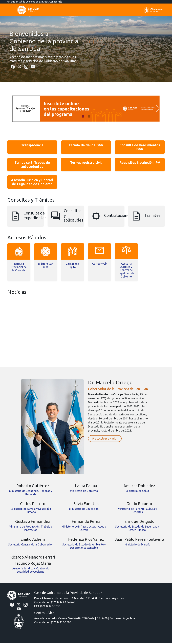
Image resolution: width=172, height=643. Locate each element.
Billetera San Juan (45, 265)
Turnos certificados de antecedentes (32, 164)
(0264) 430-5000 (61, 622)
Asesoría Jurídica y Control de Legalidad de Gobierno (32, 182)
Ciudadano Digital (72, 265)
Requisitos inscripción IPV (139, 162)
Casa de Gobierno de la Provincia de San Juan (68, 593)
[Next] (157, 108)
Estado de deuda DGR (86, 145)
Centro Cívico (44, 613)
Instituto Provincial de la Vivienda (19, 267)
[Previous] (14, 108)
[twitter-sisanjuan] (19, 66)
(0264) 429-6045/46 (63, 602)
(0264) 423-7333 (50, 606)
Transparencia (32, 145)
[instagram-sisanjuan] (26, 66)
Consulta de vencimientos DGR (139, 147)
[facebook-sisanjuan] (12, 66)
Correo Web (99, 263)
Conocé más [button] (55, 1)
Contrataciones (117, 215)
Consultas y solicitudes (73, 215)
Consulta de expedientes (35, 215)
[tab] (83, 116)
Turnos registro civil (86, 162)
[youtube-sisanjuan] (33, 66)
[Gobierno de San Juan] (18, 594)
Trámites (152, 215)
